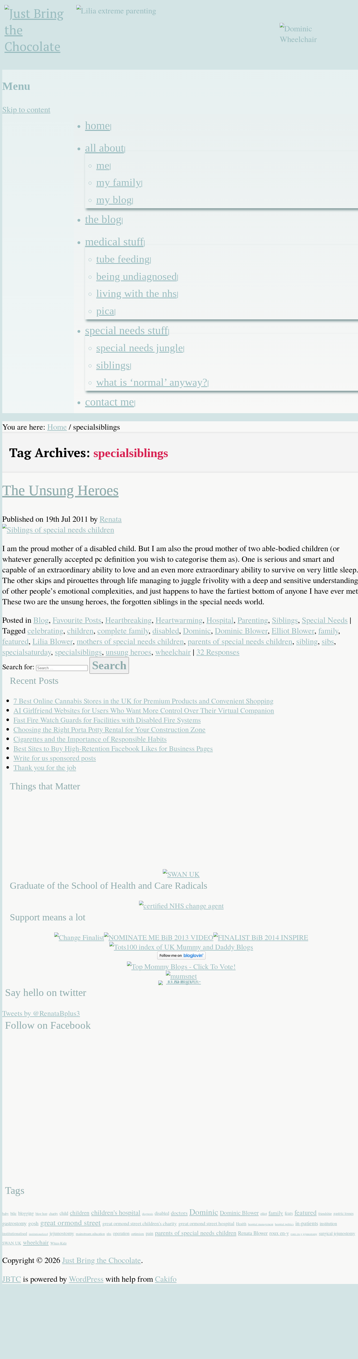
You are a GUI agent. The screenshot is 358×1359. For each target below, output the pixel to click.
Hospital (220, 619)
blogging (26, 1213)
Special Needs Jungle (139, 348)
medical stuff (114, 241)
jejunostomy (62, 1233)
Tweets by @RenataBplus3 (41, 1013)
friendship (325, 1213)
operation (121, 1233)
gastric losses (343, 1213)
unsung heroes (128, 651)
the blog (103, 219)
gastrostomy (14, 1223)
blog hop (41, 1213)
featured (15, 641)
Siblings (113, 365)
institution (328, 1223)
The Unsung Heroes (60, 490)
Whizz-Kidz (58, 1243)
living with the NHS (136, 293)
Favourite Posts (77, 619)
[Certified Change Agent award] (181, 905)
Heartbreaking (128, 619)
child (64, 1213)
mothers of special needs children (130, 641)
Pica (105, 311)
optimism (137, 1233)
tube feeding (123, 259)
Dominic (197, 630)
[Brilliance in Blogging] (79, 937)
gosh (33, 1223)
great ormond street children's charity (139, 1223)
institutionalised (14, 1233)
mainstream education (90, 1233)
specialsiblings (78, 651)
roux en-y (279, 1232)
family (328, 630)
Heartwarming (179, 619)
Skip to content (26, 109)
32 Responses (217, 651)
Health (241, 1223)
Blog (41, 619)
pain (149, 1233)
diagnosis (147, 1214)
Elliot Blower (293, 630)
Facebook (313, 73)
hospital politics (284, 1224)
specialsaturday (26, 651)
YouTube (339, 73)
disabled (165, 630)
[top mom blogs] (181, 966)
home (97, 125)
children (80, 630)
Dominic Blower (241, 630)
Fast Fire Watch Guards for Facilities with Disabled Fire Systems (107, 719)
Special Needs (325, 619)
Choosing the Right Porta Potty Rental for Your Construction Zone (109, 729)
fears (289, 1213)
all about (104, 148)
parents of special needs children (240, 641)
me (102, 165)
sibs (328, 641)
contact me (109, 402)
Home (57, 426)
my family (118, 182)
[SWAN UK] (181, 874)
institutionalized (38, 1234)
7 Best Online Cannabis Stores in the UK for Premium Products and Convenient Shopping (143, 700)
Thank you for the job (44, 767)
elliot (263, 1213)
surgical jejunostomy (337, 1233)
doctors (179, 1213)
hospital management (260, 1224)
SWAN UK (11, 1243)
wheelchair (173, 651)
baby (5, 1213)
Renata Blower (253, 1232)
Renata (111, 518)
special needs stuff (126, 330)
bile (13, 1213)
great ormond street (70, 1222)
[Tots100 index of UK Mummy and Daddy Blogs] (181, 946)
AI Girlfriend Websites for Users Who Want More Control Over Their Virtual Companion (143, 710)
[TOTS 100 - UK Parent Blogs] (181, 980)
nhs (109, 1233)
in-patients (306, 1223)
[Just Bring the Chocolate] (41, 37)
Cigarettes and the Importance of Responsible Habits (90, 738)
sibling (307, 641)
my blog (114, 199)
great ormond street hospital (206, 1223)
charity (53, 1213)
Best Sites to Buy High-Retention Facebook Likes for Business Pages (113, 748)
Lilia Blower (52, 641)
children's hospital (115, 1212)
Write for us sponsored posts (54, 757)
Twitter (326, 73)
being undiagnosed (136, 276)
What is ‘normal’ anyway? (151, 382)
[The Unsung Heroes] (58, 529)
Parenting (252, 619)
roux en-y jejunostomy (304, 1234)
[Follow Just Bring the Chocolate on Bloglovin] (181, 957)
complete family (123, 630)
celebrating (45, 630)
